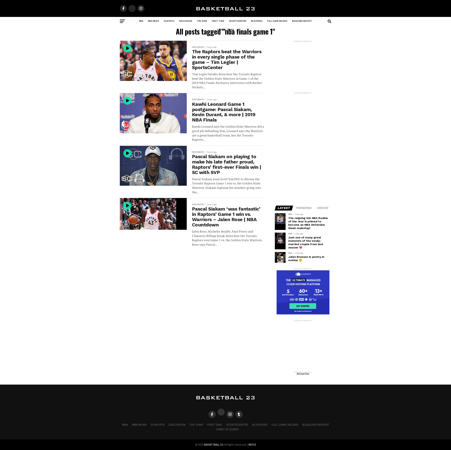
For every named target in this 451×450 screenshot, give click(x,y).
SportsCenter (237, 21)
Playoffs (169, 21)
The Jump (202, 21)
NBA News (153, 21)
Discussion (185, 21)
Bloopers (256, 21)
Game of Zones (225, 29)
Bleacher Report (302, 21)
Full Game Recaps (277, 21)
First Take (218, 21)
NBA (141, 21)
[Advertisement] (303, 147)
